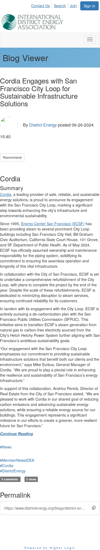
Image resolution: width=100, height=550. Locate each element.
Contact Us (40, 5)
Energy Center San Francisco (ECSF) (53, 223)
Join (73, 5)
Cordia (5, 194)
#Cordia (6, 465)
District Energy (43, 125)
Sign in (89, 6)
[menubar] (55, 4)
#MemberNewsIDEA (17, 460)
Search (60, 5)
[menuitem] (42, 4)
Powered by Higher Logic (50, 547)
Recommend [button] (12, 157)
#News (5, 447)
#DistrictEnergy (13, 470)
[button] (94, 508)
